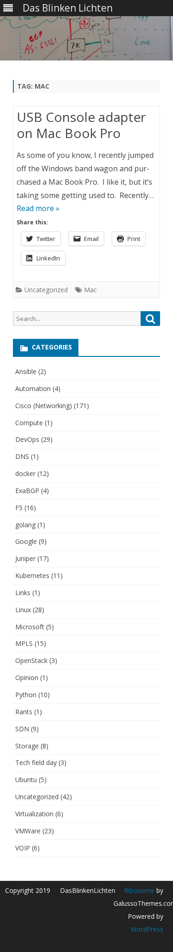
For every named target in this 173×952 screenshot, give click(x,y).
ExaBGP (27, 490)
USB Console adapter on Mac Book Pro (81, 125)
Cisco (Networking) (43, 405)
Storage (27, 745)
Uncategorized (46, 289)
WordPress (147, 929)
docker (25, 473)
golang (25, 524)
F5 (19, 507)
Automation (33, 388)
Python (25, 694)
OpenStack (31, 660)
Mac (90, 289)
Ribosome (139, 890)
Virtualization (34, 813)
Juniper (25, 558)
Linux (23, 609)
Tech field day (36, 762)
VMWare (28, 830)
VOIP (22, 848)
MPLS (24, 643)
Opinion (26, 677)
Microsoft (29, 626)
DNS (22, 456)
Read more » (38, 208)
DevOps (27, 439)
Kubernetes (32, 575)
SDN (22, 728)
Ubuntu (26, 779)
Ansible (25, 371)
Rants (23, 711)
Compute (29, 422)
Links (22, 592)
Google (26, 541)
